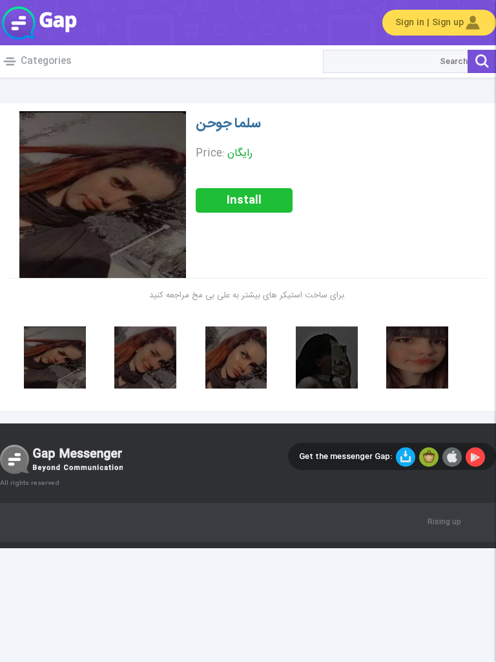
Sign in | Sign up (429, 23)
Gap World (39, 22)
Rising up (444, 522)
